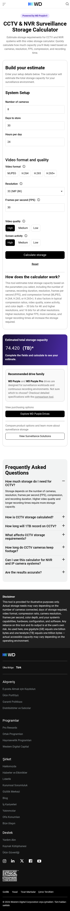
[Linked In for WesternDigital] (13, 861)
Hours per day (13, 134)
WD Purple (14, 381)
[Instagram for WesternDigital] (5, 861)
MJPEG (11, 173)
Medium (23, 228)
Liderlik (7, 779)
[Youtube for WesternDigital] (39, 861)
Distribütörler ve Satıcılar (17, 708)
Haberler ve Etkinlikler (15, 772)
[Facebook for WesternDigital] (31, 861)
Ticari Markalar (28, 892)
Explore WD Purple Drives (35, 413)
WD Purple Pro (34, 381)
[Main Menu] (4, 4)
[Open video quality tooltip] (23, 221)
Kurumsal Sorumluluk (15, 785)
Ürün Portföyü (11, 695)
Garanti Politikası (12, 701)
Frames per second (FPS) (20, 200)
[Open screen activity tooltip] (25, 236)
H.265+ (50, 173)
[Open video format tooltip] (23, 167)
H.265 (37, 173)
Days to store (13, 118)
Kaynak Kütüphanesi (14, 846)
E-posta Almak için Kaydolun (19, 689)
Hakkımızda (9, 766)
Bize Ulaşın (9, 823)
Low (35, 228)
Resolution (11, 183)
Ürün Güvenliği (11, 852)
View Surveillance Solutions (35, 436)
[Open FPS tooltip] (38, 200)
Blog (5, 798)
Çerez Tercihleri (45, 892)
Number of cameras (17, 101)
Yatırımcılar (9, 810)
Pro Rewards (10, 727)
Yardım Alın (9, 839)
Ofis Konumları (11, 817)
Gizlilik (6, 892)
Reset (35, 264)
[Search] (67, 3)
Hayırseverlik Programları (17, 740)
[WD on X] (22, 861)
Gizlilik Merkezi (11, 791)
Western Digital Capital (16, 746)
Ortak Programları (13, 734)
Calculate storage (35, 255)
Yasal (15, 892)
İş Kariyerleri (10, 804)
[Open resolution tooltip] (20, 184)
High (10, 228)
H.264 (25, 173)
